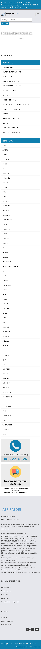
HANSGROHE (7, 262)
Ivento (5, 290)
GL (4, 248)
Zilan (4, 434)
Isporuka (4, 594)
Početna (21, 38)
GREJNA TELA (8, 123)
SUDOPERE (7, 77)
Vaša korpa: (21, 7)
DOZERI (6, 95)
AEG (4, 145)
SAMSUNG (6, 378)
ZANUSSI (6, 429)
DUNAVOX (6, 215)
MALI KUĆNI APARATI (11, 132)
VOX (4, 420)
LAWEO (5, 318)
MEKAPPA (6, 332)
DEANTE (6, 210)
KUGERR (6, 308)
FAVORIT (6, 238)
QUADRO (6, 360)
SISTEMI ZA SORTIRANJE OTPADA (15, 104)
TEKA (5, 401)
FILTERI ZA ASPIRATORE (12, 72)
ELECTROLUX (8, 220)
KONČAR (6, 304)
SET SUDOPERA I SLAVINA (12, 86)
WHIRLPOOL (7, 425)
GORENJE (6, 252)
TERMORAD (7, 406)
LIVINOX (6, 327)
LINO (4, 322)
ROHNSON (7, 369)
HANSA (5, 257)
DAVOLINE (6, 206)
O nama (4, 617)
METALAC (6, 336)
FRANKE (6, 243)
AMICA (5, 154)
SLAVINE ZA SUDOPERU (11, 81)
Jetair (4, 294)
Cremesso (6, 201)
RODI (5, 364)
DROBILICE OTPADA (10, 100)
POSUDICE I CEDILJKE (11, 109)
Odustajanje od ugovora (10, 602)
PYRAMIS (6, 355)
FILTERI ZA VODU (9, 90)
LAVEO (5, 313)
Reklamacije (5, 598)
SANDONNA (7, 383)
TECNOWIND (7, 397)
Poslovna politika (7, 621)
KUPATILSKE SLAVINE (11, 128)
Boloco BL (6, 178)
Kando (5, 299)
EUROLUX (6, 229)
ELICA (5, 224)
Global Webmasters (32, 647)
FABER (5, 234)
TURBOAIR (7, 415)
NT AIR (5, 346)
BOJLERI (6, 114)
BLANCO (6, 173)
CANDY (5, 187)
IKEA (4, 276)
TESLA (5, 411)
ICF (4, 271)
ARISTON (6, 159)
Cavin (4, 196)
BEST (4, 169)
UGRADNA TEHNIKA (10, 118)
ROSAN (5, 373)
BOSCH (5, 182)
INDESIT (6, 280)
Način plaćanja (6, 591)
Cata (4, 192)
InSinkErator (7, 285)
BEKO (5, 164)
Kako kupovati (6, 587)
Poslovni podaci (7, 625)
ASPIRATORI (7, 67)
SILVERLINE (7, 392)
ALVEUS (5, 150)
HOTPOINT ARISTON (10, 266)
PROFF (5, 350)
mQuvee (6, 341)
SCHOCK (6, 388)
